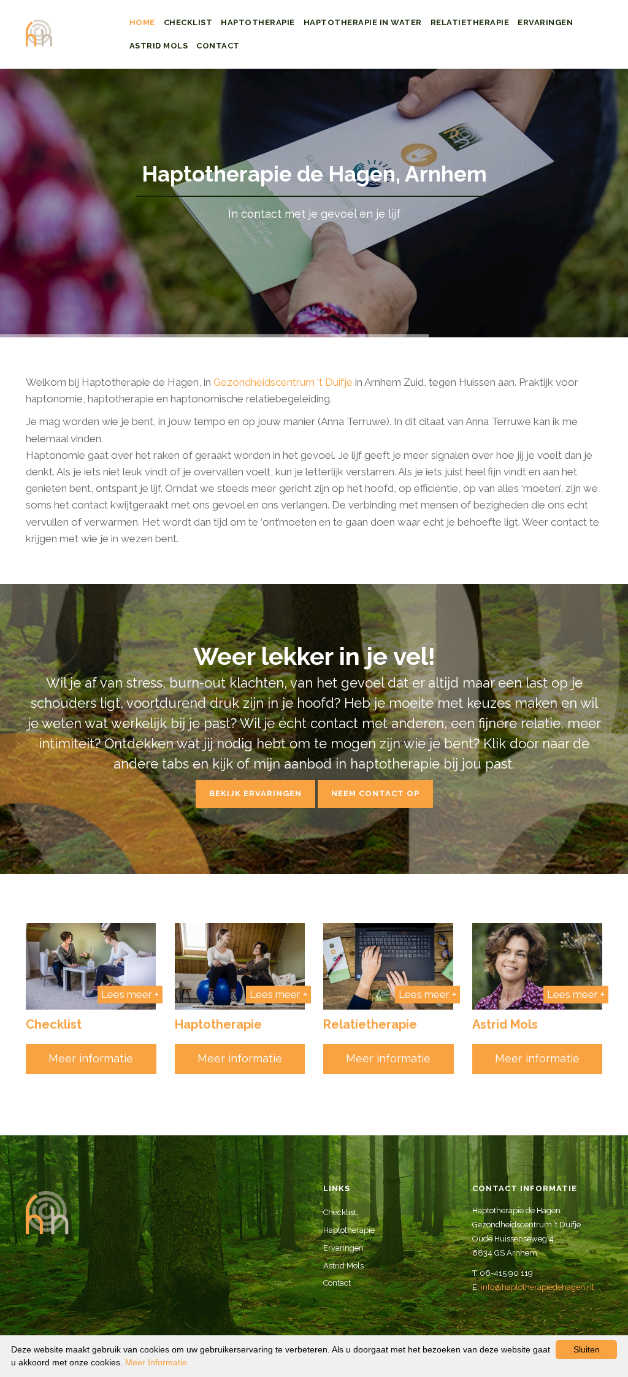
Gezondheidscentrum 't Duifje (283, 382)
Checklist (188, 22)
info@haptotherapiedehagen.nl (537, 1287)
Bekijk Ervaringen (255, 793)
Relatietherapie (470, 22)
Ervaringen (545, 22)
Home (142, 22)
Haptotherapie (258, 22)
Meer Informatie (156, 1362)
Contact (218, 45)
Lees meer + (130, 994)
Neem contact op (375, 793)
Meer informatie (90, 1058)
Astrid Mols (158, 45)
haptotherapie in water (363, 22)
